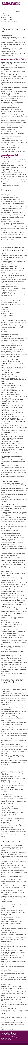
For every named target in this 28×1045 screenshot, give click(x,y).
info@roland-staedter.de (7, 1041)
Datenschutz (3, 1044)
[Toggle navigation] (23, 3)
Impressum (9, 1044)
